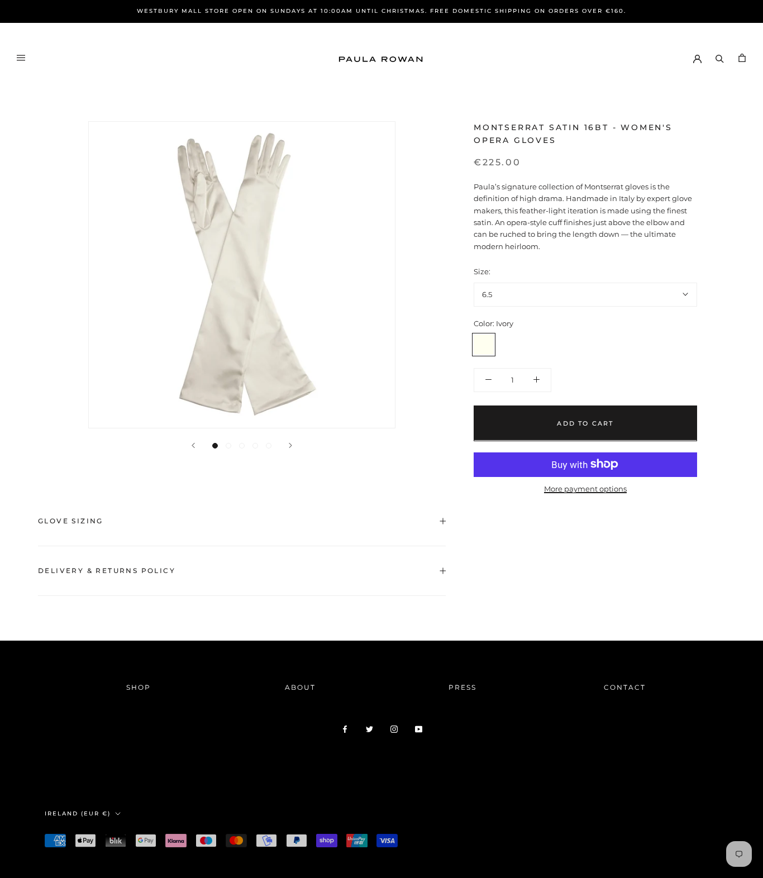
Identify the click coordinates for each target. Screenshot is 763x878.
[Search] (720, 58)
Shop (138, 687)
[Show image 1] (215, 445)
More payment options (585, 488)
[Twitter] (369, 728)
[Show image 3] (242, 445)
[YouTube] (418, 728)
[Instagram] (394, 728)
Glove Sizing (70, 521)
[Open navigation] (21, 58)
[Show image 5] (268, 445)
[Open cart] (742, 58)
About (300, 687)
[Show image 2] (228, 445)
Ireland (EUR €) (78, 813)
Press (462, 687)
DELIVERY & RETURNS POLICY (106, 570)
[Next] (290, 445)
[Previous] (193, 445)
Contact (625, 687)
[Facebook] (345, 728)
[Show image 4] (255, 445)
